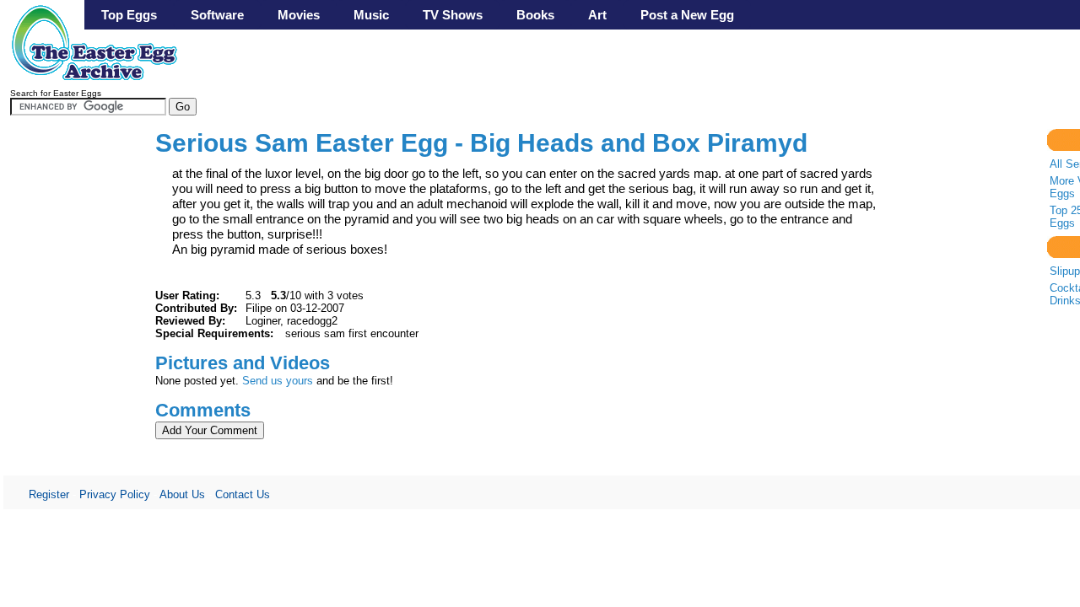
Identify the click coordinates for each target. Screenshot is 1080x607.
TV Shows (453, 15)
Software (217, 15)
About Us (182, 494)
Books (535, 15)
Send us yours (277, 380)
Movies (299, 15)
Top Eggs (129, 15)
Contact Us (242, 494)
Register (49, 494)
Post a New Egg (687, 15)
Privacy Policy (114, 494)
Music (371, 15)
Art (597, 15)
